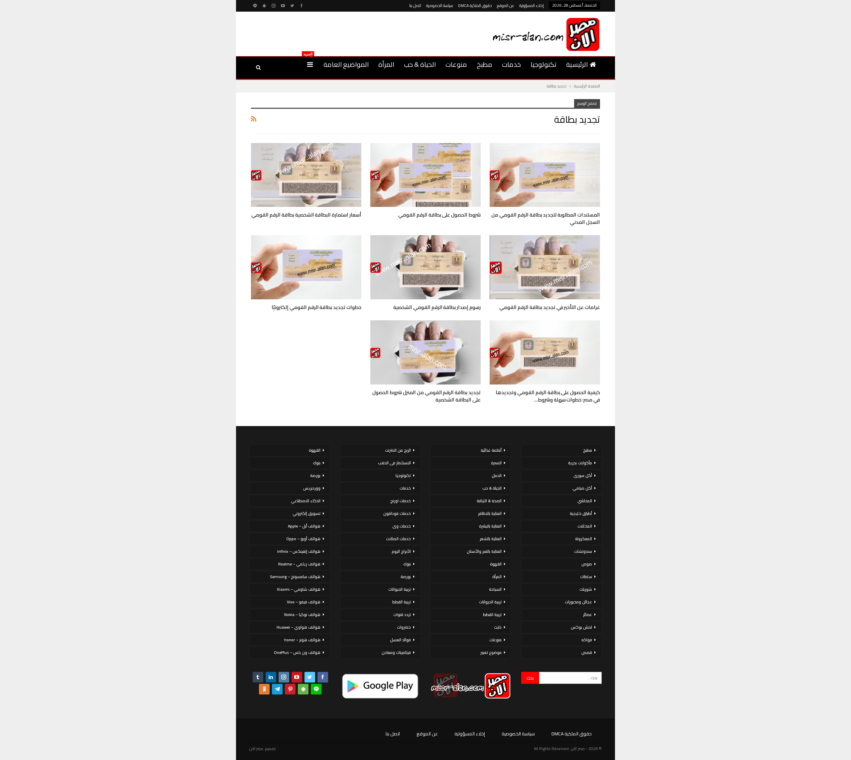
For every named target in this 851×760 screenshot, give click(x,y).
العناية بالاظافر (490, 513)
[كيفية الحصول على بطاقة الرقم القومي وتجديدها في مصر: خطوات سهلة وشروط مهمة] (545, 352)
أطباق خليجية (581, 513)
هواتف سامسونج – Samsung (295, 576)
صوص (586, 564)
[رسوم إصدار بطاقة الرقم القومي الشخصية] (425, 267)
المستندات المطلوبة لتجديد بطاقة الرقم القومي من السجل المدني (545, 218)
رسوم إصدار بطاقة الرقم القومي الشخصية (437, 307)
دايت (498, 627)
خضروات (404, 627)
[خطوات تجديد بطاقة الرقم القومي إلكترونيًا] (306, 267)
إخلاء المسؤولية (531, 5)
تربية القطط (492, 614)
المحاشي (584, 501)
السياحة (495, 589)
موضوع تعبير (491, 652)
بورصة (406, 576)
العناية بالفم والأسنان (484, 551)
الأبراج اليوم (401, 551)
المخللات (584, 526)
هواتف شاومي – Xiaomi (298, 589)
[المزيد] (310, 65)
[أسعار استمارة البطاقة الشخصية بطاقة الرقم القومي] (306, 175)
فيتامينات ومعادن (396, 652)
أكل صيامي (582, 488)
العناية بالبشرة (490, 526)
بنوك (407, 564)
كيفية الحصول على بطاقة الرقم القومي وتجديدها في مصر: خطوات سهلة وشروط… (548, 395)
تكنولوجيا (543, 64)
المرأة (386, 64)
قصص (586, 652)
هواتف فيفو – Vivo (303, 602)
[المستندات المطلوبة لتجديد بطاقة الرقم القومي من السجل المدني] (545, 175)
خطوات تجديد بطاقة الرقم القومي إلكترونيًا (316, 307)
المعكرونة (583, 538)
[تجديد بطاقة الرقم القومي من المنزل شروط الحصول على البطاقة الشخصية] (425, 352)
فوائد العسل (400, 640)
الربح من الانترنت (398, 450)
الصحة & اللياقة (489, 501)
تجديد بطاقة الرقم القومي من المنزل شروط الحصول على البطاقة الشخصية (426, 395)
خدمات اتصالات (398, 538)
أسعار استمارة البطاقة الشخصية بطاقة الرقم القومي (306, 215)
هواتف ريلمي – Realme (299, 564)
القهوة (496, 564)
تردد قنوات (402, 614)
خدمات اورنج (400, 501)
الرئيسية (577, 64)
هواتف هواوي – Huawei (298, 627)
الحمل (497, 475)
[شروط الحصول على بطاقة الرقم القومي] (425, 175)
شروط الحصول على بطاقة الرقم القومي (439, 215)
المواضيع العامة (346, 64)
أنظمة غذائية (491, 450)
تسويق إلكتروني (306, 513)
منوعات (456, 64)
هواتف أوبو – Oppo (303, 538)
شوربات (585, 589)
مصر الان (256, 748)
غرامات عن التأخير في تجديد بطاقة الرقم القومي (549, 307)
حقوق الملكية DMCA (475, 5)
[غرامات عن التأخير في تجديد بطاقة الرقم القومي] (545, 267)
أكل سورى (582, 475)
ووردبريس (311, 488)
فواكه (586, 640)
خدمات (511, 64)
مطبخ (484, 64)
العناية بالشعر (491, 538)
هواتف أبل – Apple (304, 526)
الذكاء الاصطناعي (305, 501)
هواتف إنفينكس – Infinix (298, 551)
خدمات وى (401, 526)
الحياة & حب (420, 64)
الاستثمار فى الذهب (394, 463)
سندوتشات (583, 551)
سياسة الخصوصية (439, 5)
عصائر (587, 614)
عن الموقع (505, 5)
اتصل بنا (415, 5)
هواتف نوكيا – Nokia (302, 614)
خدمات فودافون (397, 513)
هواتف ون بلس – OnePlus (297, 652)
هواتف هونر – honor (302, 640)
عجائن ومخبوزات (578, 602)
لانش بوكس (581, 627)
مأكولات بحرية (580, 463)
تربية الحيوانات (490, 602)
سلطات (586, 576)
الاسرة (496, 463)
